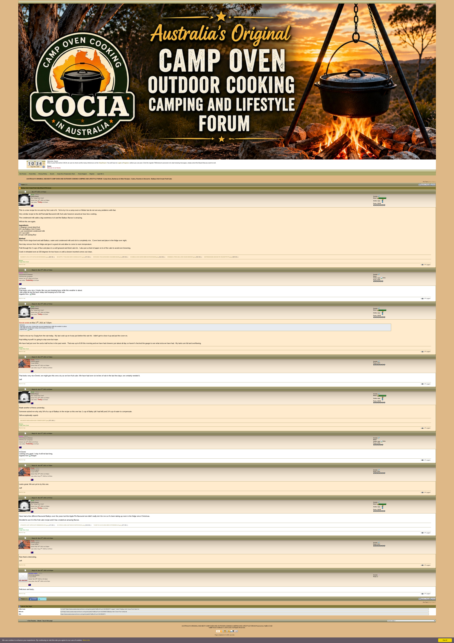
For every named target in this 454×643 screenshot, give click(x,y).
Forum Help (32, 173)
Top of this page (47, 620)
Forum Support (82, 173)
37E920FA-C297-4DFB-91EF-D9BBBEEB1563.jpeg (34, 525)
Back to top (22, 264)
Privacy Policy (42, 173)
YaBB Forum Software (216, 627)
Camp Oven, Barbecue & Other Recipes (116, 179)
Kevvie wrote (24, 323)
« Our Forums (31, 620)
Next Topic (432, 181)
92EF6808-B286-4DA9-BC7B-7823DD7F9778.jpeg (218, 257)
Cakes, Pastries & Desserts (140, 179)
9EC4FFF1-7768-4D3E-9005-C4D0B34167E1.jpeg (71, 257)
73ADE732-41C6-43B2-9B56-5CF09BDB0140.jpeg (107, 525)
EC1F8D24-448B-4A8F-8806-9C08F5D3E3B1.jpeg (71, 525)
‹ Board (39, 620)
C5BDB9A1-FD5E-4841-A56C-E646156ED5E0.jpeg (181, 257)
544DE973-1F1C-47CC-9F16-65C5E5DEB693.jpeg (34, 257)
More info (86, 640)
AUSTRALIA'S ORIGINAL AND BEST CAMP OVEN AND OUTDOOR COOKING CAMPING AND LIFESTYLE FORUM (64, 179)
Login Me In (100, 173)
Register (92, 173)
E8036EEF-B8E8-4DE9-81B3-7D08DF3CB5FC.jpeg (34, 420)
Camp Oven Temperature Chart (66, 173)
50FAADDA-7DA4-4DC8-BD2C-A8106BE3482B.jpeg (107, 257)
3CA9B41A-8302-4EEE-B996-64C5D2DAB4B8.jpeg (144, 257)
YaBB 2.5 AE (268, 626)
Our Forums (23, 173)
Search (52, 173)
